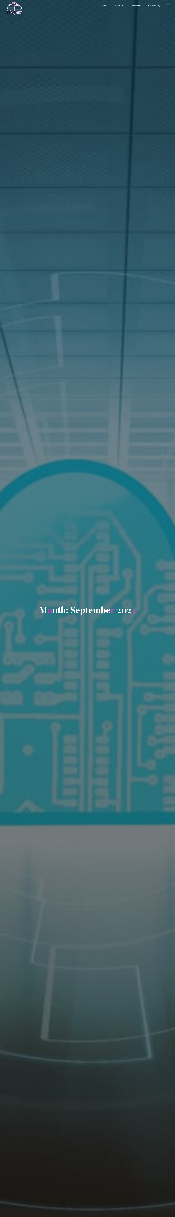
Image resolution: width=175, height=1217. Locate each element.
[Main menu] (168, 6)
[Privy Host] (14, 8)
